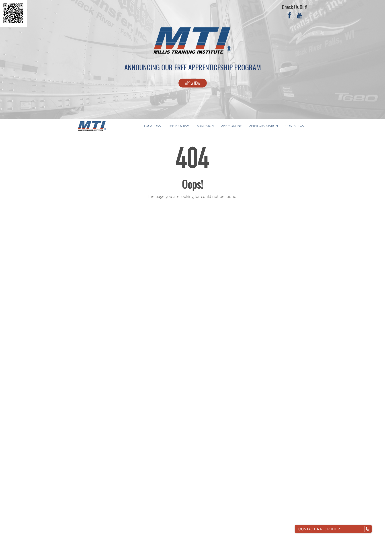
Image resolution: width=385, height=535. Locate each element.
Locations (152, 126)
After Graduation (263, 126)
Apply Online (231, 126)
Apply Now (192, 83)
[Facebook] (289, 16)
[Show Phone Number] (367, 529)
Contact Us (294, 126)
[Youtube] (299, 16)
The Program (178, 126)
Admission (205, 126)
